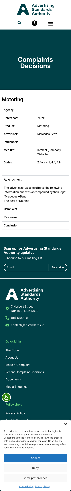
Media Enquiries (16, 386)
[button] (65, 424)
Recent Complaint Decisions (24, 372)
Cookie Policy (26, 486)
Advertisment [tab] (12, 179)
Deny (35, 468)
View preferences (35, 478)
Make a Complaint (17, 365)
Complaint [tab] (10, 209)
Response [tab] (10, 217)
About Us (11, 357)
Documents (13, 379)
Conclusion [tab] (11, 225)
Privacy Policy (42, 486)
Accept (35, 458)
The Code (12, 350)
